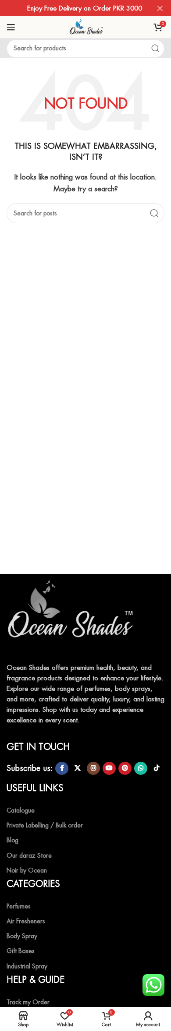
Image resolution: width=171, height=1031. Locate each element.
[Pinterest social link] (125, 768)
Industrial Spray (27, 966)
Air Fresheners (26, 921)
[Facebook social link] (61, 768)
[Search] (155, 48)
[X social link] (77, 768)
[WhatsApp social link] (140, 768)
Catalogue (21, 810)
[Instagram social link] (93, 768)
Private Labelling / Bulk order (45, 825)
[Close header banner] (160, 8)
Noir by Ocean (27, 870)
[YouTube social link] (109, 768)
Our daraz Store (29, 855)
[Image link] (72, 614)
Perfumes (19, 906)
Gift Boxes (21, 951)
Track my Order (28, 1002)
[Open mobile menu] (11, 27)
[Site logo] (85, 26)
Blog (12, 840)
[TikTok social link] (156, 768)
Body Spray (22, 936)
